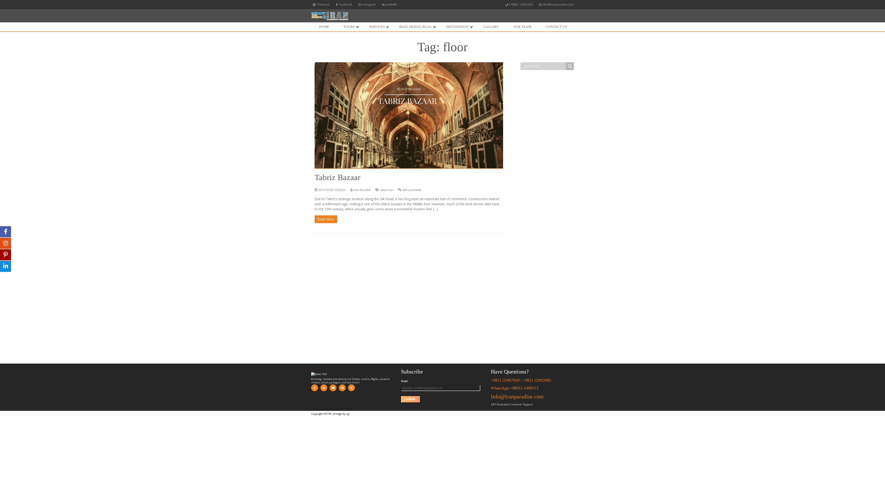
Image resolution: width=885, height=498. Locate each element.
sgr (348, 413)
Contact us (556, 27)
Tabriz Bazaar (337, 177)
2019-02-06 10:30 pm (331, 190)
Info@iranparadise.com (517, 397)
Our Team (522, 27)
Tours (349, 27)
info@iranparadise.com (558, 4)
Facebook (345, 4)
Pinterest (323, 4)
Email (405, 381)
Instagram (369, 4)
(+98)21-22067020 (521, 4)
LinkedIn (391, 4)
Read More (326, 219)
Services (377, 27)
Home (324, 27)
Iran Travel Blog (415, 27)
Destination (457, 27)
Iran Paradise (362, 190)
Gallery (491, 27)
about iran (386, 190)
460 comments (411, 190)
